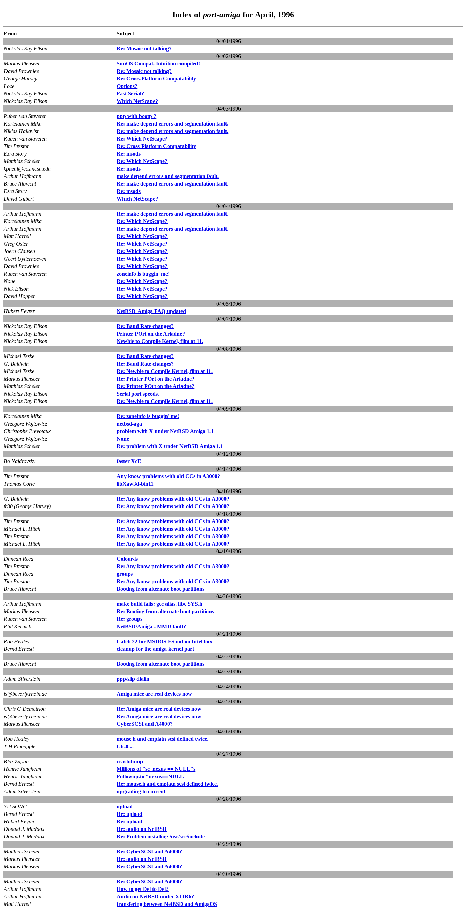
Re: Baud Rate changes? (145, 326)
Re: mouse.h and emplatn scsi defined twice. (167, 784)
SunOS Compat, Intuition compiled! (158, 64)
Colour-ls (127, 559)
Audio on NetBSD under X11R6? (155, 896)
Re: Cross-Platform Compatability (156, 79)
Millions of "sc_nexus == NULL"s (156, 769)
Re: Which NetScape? (142, 139)
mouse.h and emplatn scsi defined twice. (162, 739)
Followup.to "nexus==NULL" (152, 776)
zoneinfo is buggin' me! (143, 274)
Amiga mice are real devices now (154, 694)
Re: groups (129, 619)
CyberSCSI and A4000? (145, 724)
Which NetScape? (137, 101)
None (123, 439)
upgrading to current (141, 791)
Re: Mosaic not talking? (144, 49)
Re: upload (129, 814)
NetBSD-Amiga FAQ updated (151, 311)
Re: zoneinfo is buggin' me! (148, 416)
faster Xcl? (129, 461)
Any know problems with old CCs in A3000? (168, 476)
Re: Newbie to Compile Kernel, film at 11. (165, 371)
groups (125, 574)
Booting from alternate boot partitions (160, 589)
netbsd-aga (129, 424)
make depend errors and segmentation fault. (168, 176)
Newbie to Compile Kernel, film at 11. (160, 341)
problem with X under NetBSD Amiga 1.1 (165, 431)
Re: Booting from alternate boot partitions (165, 611)
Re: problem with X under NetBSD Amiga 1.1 (170, 446)
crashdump (130, 761)
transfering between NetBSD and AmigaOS (167, 904)
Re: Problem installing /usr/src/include (161, 836)
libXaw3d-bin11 (135, 484)
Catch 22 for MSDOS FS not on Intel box (164, 641)
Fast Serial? (130, 94)
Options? (127, 86)
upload (125, 806)
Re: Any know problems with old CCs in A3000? (173, 499)
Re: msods (129, 154)
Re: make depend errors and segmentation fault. (172, 124)
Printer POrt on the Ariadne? (151, 334)
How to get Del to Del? (143, 889)
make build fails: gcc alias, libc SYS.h (159, 604)
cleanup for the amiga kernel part (155, 649)
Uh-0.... (125, 746)
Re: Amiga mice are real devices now (159, 709)
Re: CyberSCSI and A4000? (149, 851)
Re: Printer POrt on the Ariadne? (155, 379)
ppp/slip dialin (133, 679)
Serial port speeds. (138, 394)
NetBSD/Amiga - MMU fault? (151, 626)
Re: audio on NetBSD (142, 829)
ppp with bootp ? (136, 116)
